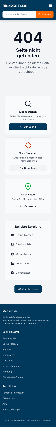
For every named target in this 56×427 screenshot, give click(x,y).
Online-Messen (10, 343)
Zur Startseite (30, 289)
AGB (4, 403)
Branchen (30, 168)
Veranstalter (8, 355)
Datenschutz (8, 398)
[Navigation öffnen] (50, 5)
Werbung (7, 371)
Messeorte (30, 206)
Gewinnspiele (9, 338)
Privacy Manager (11, 409)
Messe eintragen (10, 366)
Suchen (46, 14)
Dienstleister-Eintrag (12, 377)
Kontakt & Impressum (13, 392)
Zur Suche (30, 126)
